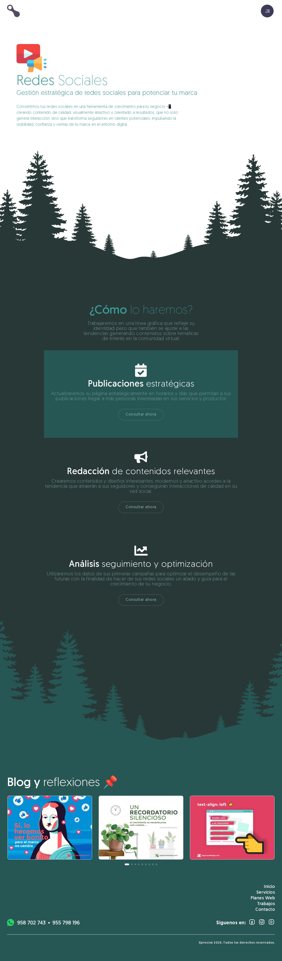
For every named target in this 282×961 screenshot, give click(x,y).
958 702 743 (31, 923)
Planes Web (263, 898)
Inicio (269, 887)
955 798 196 (66, 923)
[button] (127, 864)
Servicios (265, 892)
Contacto (265, 910)
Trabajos (266, 904)
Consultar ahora (141, 415)
